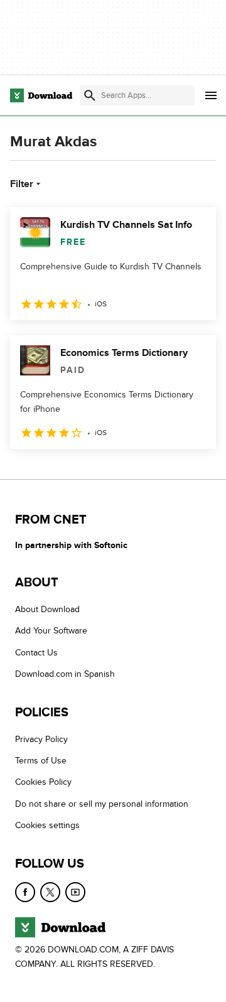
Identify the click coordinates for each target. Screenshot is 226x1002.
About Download (47, 609)
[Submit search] (90, 95)
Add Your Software (51, 631)
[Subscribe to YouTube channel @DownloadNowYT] (75, 892)
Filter (21, 184)
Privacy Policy (41, 739)
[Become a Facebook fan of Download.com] (25, 892)
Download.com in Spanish (65, 674)
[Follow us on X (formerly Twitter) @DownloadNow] (50, 892)
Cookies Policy (43, 782)
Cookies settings (47, 825)
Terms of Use (41, 760)
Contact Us (36, 652)
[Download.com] (41, 95)
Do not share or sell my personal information (101, 804)
